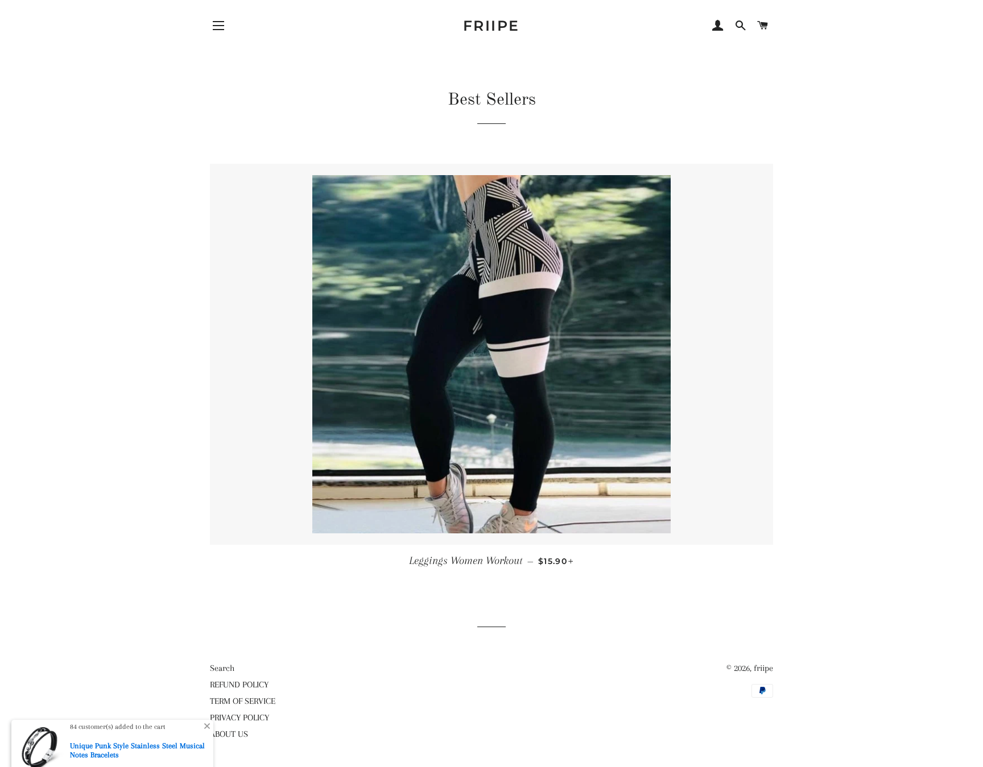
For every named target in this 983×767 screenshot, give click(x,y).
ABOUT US (229, 734)
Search (222, 668)
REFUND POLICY (239, 684)
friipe (491, 25)
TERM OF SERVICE (242, 701)
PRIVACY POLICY (239, 717)
